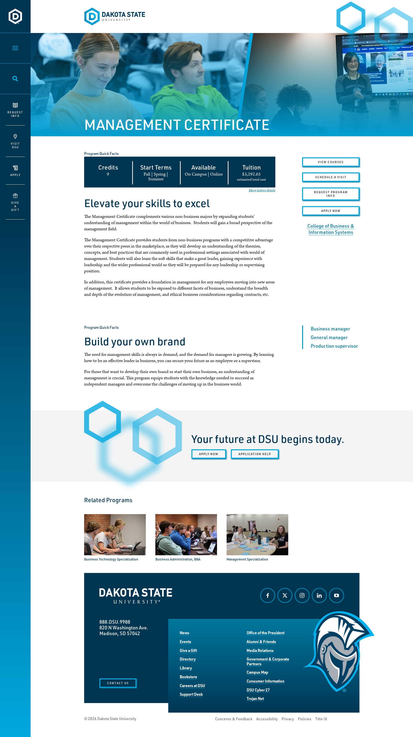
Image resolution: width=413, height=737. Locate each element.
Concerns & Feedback (233, 718)
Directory (188, 658)
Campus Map (257, 672)
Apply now (208, 454)
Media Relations (260, 650)
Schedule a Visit (331, 177)
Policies (304, 718)
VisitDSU (15, 145)
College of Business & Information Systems (330, 229)
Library (186, 667)
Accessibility (267, 718)
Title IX (321, 718)
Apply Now (331, 211)
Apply (15, 175)
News (184, 632)
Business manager (330, 328)
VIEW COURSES (331, 162)
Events (185, 641)
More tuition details (262, 190)
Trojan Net (255, 698)
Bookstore (188, 676)
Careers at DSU (192, 685)
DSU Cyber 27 (258, 689)
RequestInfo (15, 114)
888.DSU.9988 (114, 622)
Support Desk (191, 694)
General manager (329, 337)
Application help (255, 454)
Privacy (288, 718)
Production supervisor (334, 346)
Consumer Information (265, 680)
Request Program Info (331, 194)
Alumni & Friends (261, 641)
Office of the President (265, 632)
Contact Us (118, 683)
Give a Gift (188, 650)
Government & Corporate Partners (268, 661)
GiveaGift (15, 206)
